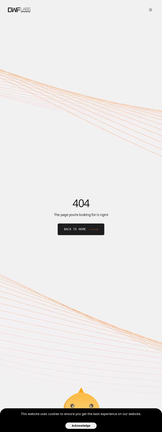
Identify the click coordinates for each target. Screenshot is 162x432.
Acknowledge (81, 425)
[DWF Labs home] (19, 9)
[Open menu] (150, 9)
